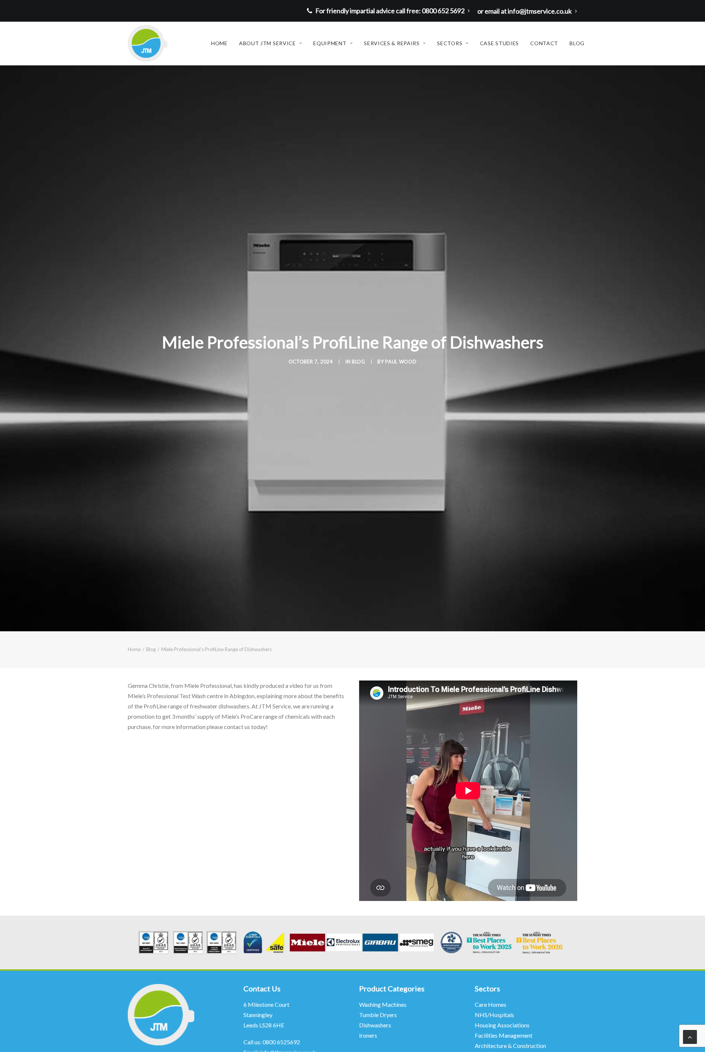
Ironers (368, 1035)
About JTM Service (267, 43)
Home (219, 43)
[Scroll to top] (690, 1036)
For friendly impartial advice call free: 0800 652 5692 (389, 11)
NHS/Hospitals (495, 1014)
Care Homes (491, 1004)
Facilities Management (504, 1035)
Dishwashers (375, 1025)
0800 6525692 (281, 1041)
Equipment (329, 43)
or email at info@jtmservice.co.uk (524, 11)
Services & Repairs (392, 43)
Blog (577, 43)
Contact (544, 43)
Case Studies (499, 43)
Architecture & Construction (510, 1045)
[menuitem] (390, 10)
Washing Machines (382, 1004)
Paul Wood (400, 362)
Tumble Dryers (378, 1014)
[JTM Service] (147, 43)
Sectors (449, 43)
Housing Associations (502, 1025)
